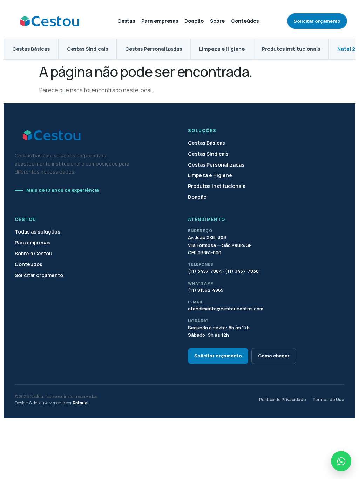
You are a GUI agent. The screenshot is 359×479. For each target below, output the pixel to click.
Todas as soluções (37, 232)
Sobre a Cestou (33, 253)
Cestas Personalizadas (153, 49)
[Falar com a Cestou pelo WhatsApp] (341, 461)
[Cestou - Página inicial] (50, 21)
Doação (194, 21)
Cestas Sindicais (87, 49)
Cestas (126, 21)
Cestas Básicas (31, 49)
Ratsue (80, 403)
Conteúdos (245, 21)
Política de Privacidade (282, 400)
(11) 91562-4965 (205, 290)
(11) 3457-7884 (205, 271)
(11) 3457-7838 (242, 271)
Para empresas (159, 21)
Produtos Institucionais (291, 49)
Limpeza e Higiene (222, 49)
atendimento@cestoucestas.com (225, 308)
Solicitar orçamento (317, 21)
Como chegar (274, 355)
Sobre (217, 21)
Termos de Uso (328, 400)
